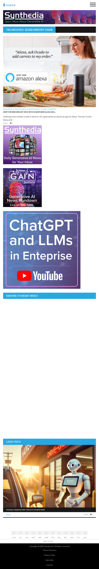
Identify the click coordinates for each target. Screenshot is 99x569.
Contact (49, 565)
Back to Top (48, 541)
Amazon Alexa (21, 109)
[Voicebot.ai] (38, 4)
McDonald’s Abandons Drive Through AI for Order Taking (25, 510)
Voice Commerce (49, 109)
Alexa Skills (8, 109)
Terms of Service (49, 550)
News (8, 515)
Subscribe (49, 560)
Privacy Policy (49, 555)
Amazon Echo (34, 109)
